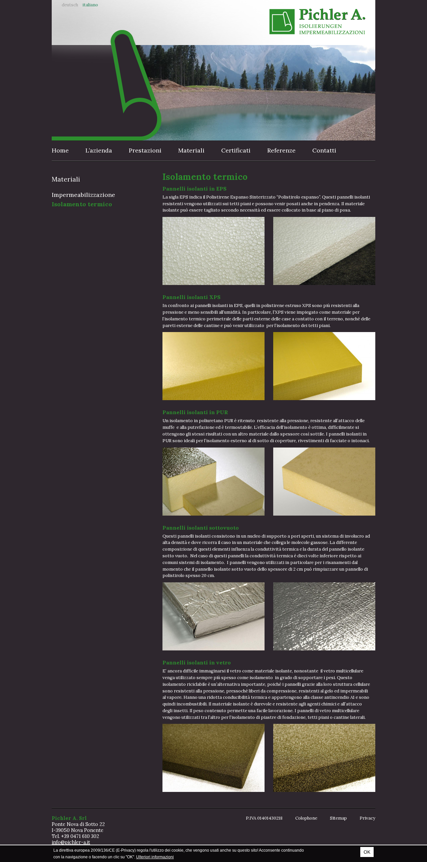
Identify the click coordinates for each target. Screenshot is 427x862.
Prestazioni (145, 150)
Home (60, 150)
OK (367, 852)
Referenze (281, 150)
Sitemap (338, 818)
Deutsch (70, 5)
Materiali (191, 150)
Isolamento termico (82, 204)
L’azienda (98, 150)
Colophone (306, 818)
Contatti (324, 150)
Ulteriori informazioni (155, 857)
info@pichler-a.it (71, 842)
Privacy (367, 818)
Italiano (90, 5)
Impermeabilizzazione (83, 195)
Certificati (236, 150)
